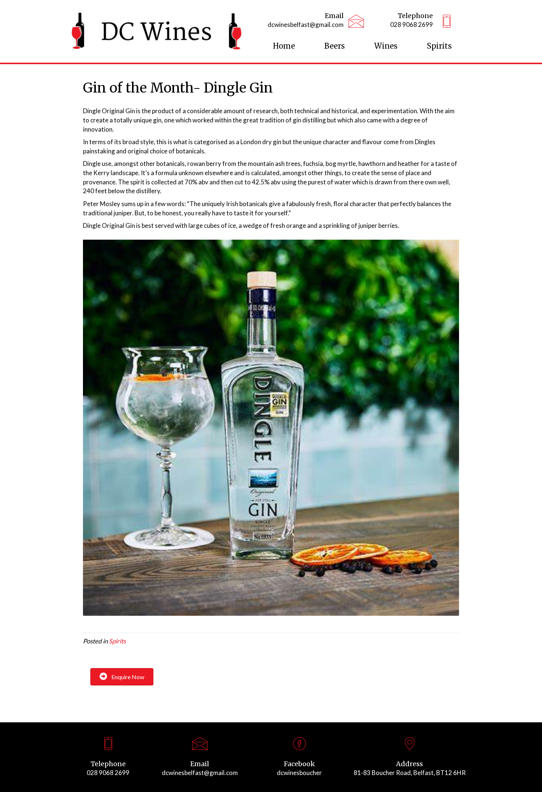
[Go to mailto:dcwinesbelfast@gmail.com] (304, 22)
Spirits (117, 641)
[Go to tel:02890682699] (408, 22)
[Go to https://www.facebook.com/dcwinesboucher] (299, 759)
